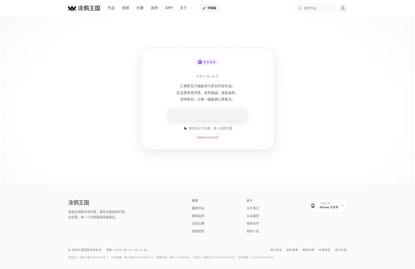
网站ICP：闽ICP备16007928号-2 (88, 257)
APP (169, 8)
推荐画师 (198, 216)
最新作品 (198, 208)
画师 (154, 8)
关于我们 (253, 208)
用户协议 (276, 250)
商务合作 (253, 223)
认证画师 (253, 216)
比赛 (140, 8)
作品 (111, 8)
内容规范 (324, 250)
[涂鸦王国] (84, 8)
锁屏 (125, 8)
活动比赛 (198, 223)
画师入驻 (253, 231)
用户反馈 (341, 250)
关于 (183, 8)
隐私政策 (292, 250)
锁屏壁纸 (198, 231)
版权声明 (308, 250)
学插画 (212, 8)
